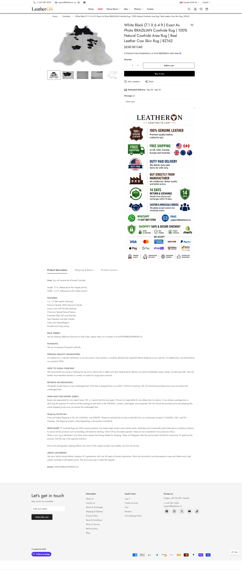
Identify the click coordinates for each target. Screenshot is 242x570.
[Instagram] (79, 3)
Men (126, 9)
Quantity (128, 59)
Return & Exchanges (94, 507)
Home (91, 9)
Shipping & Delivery (94, 511)
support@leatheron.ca (173, 506)
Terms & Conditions (94, 520)
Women (137, 9)
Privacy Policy (92, 515)
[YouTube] (189, 511)
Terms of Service (93, 524)
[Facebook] (84, 3)
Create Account (131, 502)
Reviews (128, 511)
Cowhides (66, 16)
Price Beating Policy (133, 515)
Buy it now (159, 73)
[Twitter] (182, 511)
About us (90, 498)
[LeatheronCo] (42, 9)
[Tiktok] (197, 511)
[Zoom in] (112, 27)
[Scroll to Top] (237, 556)
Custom (150, 9)
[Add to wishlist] (192, 25)
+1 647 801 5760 (171, 503)
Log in (127, 498)
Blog (88, 532)
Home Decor (112, 9)
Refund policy (92, 528)
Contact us (90, 502)
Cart (126, 507)
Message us (129, 95)
